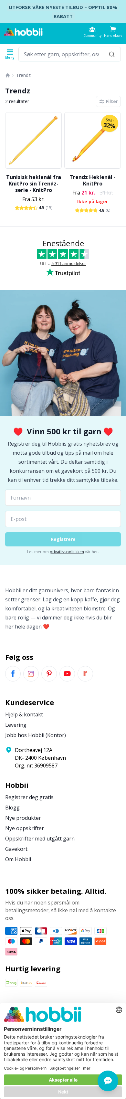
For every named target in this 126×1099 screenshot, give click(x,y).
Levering (15, 724)
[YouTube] (67, 674)
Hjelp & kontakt (24, 714)
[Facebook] (13, 674)
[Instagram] (31, 674)
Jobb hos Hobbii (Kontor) (35, 735)
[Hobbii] (23, 32)
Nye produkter (23, 817)
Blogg (12, 807)
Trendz (23, 75)
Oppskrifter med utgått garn (40, 838)
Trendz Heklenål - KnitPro (92, 180)
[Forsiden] (7, 75)
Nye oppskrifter (24, 828)
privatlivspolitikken (67, 552)
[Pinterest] (49, 674)
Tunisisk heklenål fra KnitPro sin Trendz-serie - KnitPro (33, 184)
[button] (113, 32)
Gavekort (16, 848)
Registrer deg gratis (29, 797)
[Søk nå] (112, 54)
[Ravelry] (85, 674)
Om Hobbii (18, 859)
